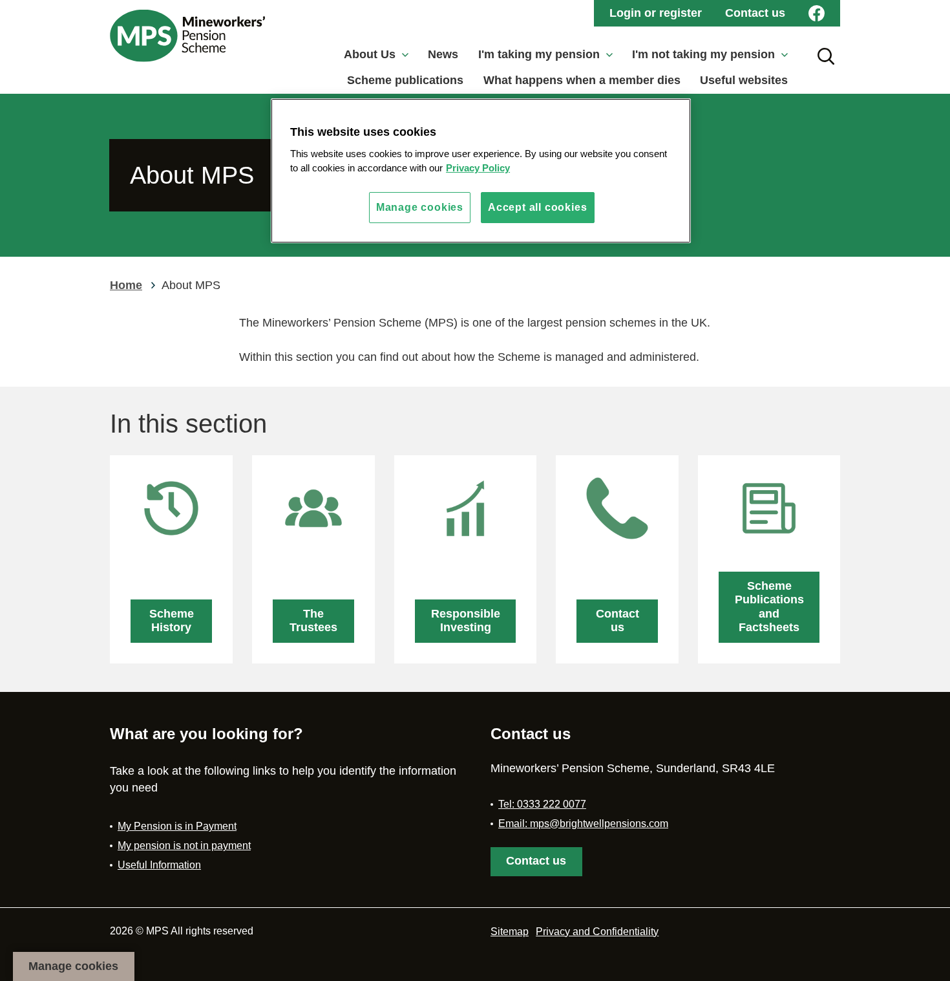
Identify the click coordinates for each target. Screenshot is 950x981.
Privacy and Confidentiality (597, 931)
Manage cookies (73, 966)
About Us (370, 54)
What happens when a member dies (582, 80)
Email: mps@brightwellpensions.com (583, 823)
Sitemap (510, 931)
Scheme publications (405, 80)
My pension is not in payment (184, 845)
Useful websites (744, 80)
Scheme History (171, 620)
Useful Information (159, 864)
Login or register (655, 12)
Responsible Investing (465, 620)
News (443, 54)
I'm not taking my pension (703, 54)
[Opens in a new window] (816, 13)
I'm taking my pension (539, 54)
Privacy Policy (478, 168)
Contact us (755, 12)
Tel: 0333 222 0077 (542, 804)
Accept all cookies (537, 207)
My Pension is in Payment (177, 826)
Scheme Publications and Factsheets (769, 606)
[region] (481, 170)
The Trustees (313, 620)
